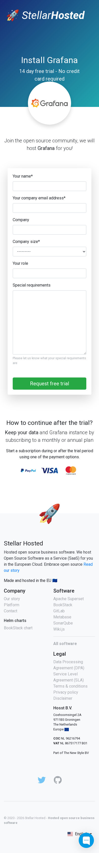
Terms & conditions (70, 686)
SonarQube (63, 623)
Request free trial (49, 384)
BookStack (62, 604)
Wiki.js (59, 629)
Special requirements (32, 285)
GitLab (59, 611)
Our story (12, 598)
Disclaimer (62, 698)
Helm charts (15, 620)
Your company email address (39, 198)
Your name (23, 176)
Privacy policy (65, 692)
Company (21, 219)
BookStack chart (18, 627)
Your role (20, 263)
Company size (26, 241)
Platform (11, 604)
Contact (10, 611)
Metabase (62, 617)
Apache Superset (68, 598)
